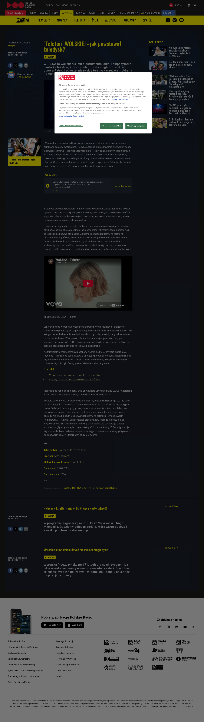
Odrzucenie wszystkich (111, 126)
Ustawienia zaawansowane (71, 125)
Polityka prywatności (119, 99)
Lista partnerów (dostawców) (71, 116)
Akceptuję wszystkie (136, 126)
